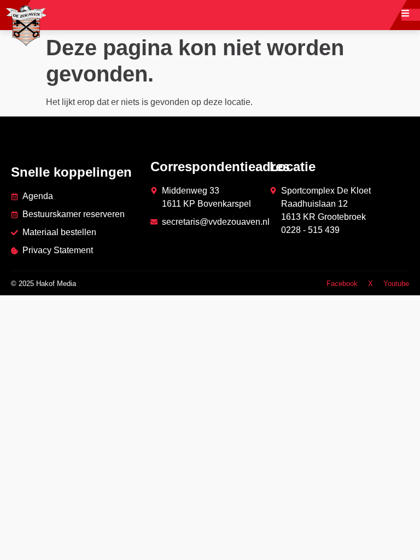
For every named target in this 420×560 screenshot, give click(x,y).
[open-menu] (410, 15)
